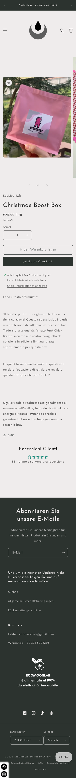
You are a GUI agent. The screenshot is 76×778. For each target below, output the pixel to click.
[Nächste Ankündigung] (71, 5)
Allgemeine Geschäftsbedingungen (31, 601)
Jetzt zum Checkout (38, 261)
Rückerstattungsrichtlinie (24, 610)
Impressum (40, 769)
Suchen (13, 592)
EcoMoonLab (21, 757)
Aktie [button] (11, 435)
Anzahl (7, 226)
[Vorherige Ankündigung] (4, 5)
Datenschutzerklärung (22, 763)
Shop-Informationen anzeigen (27, 286)
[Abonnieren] (63, 552)
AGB (40, 763)
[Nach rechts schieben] (47, 185)
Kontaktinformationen (57, 763)
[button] (5, 30)
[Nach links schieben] (29, 185)
